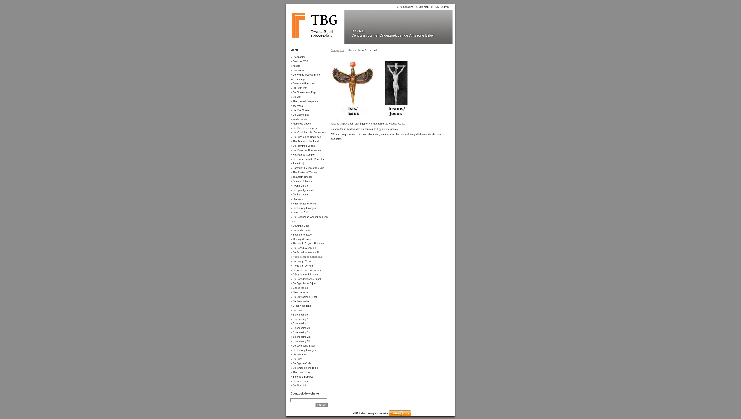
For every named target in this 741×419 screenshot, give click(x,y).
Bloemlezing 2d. (302, 341)
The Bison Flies (301, 372)
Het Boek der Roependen (307, 150)
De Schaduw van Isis (304, 248)
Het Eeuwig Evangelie (305, 208)
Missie (296, 65)
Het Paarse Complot (304, 154)
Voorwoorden (300, 354)
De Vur (296, 96)
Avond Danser (301, 185)
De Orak (297, 310)
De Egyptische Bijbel (304, 283)
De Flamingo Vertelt (304, 145)
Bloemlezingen (301, 314)
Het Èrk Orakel (301, 110)
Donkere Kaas (301, 194)
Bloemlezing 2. (301, 323)
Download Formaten (304, 83)
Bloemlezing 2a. (302, 327)
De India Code (301, 381)
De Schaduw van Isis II (306, 252)
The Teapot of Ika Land (306, 141)
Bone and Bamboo (303, 376)
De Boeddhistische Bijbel (307, 279)
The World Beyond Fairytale (308, 243)
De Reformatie (301, 301)
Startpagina (337, 50)
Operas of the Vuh (303, 181)
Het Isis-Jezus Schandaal (308, 256)
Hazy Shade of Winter (305, 203)
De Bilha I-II (299, 385)
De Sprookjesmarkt (303, 190)
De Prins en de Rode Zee (307, 136)
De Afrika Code (301, 225)
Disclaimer (299, 70)
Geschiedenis (300, 292)
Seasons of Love (302, 234)
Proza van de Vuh (303, 265)
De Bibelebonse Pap (304, 92)
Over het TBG (300, 61)
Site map (424, 6)
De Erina (297, 359)
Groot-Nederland (302, 305)
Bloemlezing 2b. (302, 332)
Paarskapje (299, 163)
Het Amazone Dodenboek (307, 270)
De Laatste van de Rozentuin (309, 159)
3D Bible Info (300, 88)
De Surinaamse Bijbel (305, 296)
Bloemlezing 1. (301, 319)
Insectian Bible (301, 212)
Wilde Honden (300, 119)
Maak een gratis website (374, 413)
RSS (436, 6)
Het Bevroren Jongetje (305, 128)
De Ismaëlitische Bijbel (305, 367)
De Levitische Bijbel (304, 345)
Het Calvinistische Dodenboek (309, 132)
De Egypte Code (302, 363)
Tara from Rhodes (303, 176)
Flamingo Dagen (302, 123)
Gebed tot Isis (301, 287)
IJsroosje (298, 199)
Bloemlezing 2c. (302, 336)
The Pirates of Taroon (305, 172)
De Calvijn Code (302, 261)
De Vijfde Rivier (301, 230)
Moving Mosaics (302, 239)
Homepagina (406, 6)
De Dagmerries (301, 114)
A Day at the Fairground (306, 274)
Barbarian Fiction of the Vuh (308, 168)
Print (446, 6)
